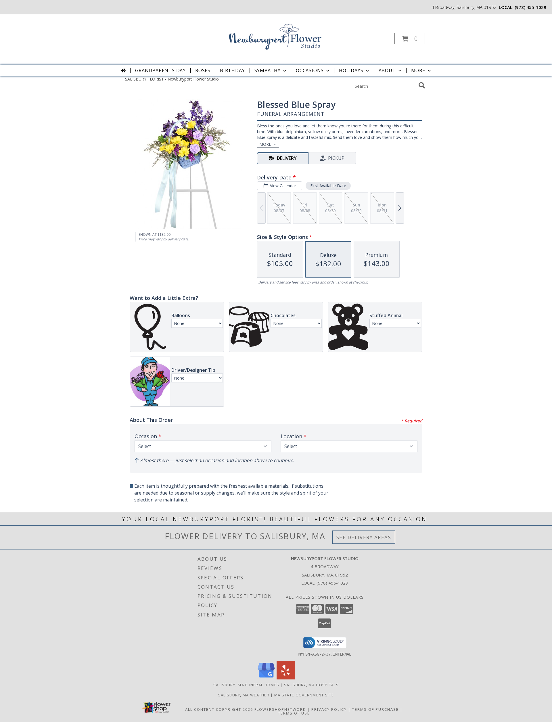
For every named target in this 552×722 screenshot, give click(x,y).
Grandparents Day (160, 70)
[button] (409, 38)
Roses (202, 70)
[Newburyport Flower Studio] (275, 37)
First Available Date (328, 185)
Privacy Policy (329, 709)
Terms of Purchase (375, 709)
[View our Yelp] (286, 678)
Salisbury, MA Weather (243, 695)
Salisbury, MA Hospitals (311, 684)
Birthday (232, 70)
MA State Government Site (304, 695)
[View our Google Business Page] (266, 678)
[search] (422, 85)
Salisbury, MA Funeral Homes (246, 684)
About (387, 70)
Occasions (310, 70)
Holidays (351, 70)
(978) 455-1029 (530, 7)
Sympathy (267, 70)
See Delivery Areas (363, 537)
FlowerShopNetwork (280, 709)
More (418, 70)
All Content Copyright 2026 (219, 709)
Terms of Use (294, 713)
